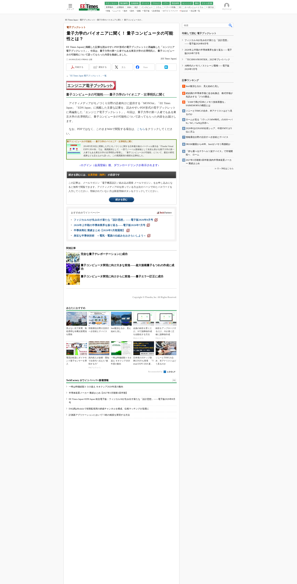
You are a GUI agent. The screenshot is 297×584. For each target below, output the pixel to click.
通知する (102, 67)
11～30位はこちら (225, 168)
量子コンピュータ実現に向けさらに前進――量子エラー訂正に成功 (122, 276)
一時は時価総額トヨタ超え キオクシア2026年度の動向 (96, 386)
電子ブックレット (87, 20)
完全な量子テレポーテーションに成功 (104, 253)
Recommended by (155, 372)
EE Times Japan (71, 20)
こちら (141, 129)
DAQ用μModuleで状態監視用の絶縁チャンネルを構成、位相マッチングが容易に (109, 408)
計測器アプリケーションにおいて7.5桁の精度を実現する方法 (99, 415)
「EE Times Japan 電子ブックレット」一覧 (87, 76)
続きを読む (122, 199)
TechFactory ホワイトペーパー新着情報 (87, 380)
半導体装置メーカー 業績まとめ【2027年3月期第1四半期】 (98, 393)
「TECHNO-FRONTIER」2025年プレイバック (207, 59)
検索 (230, 25)
